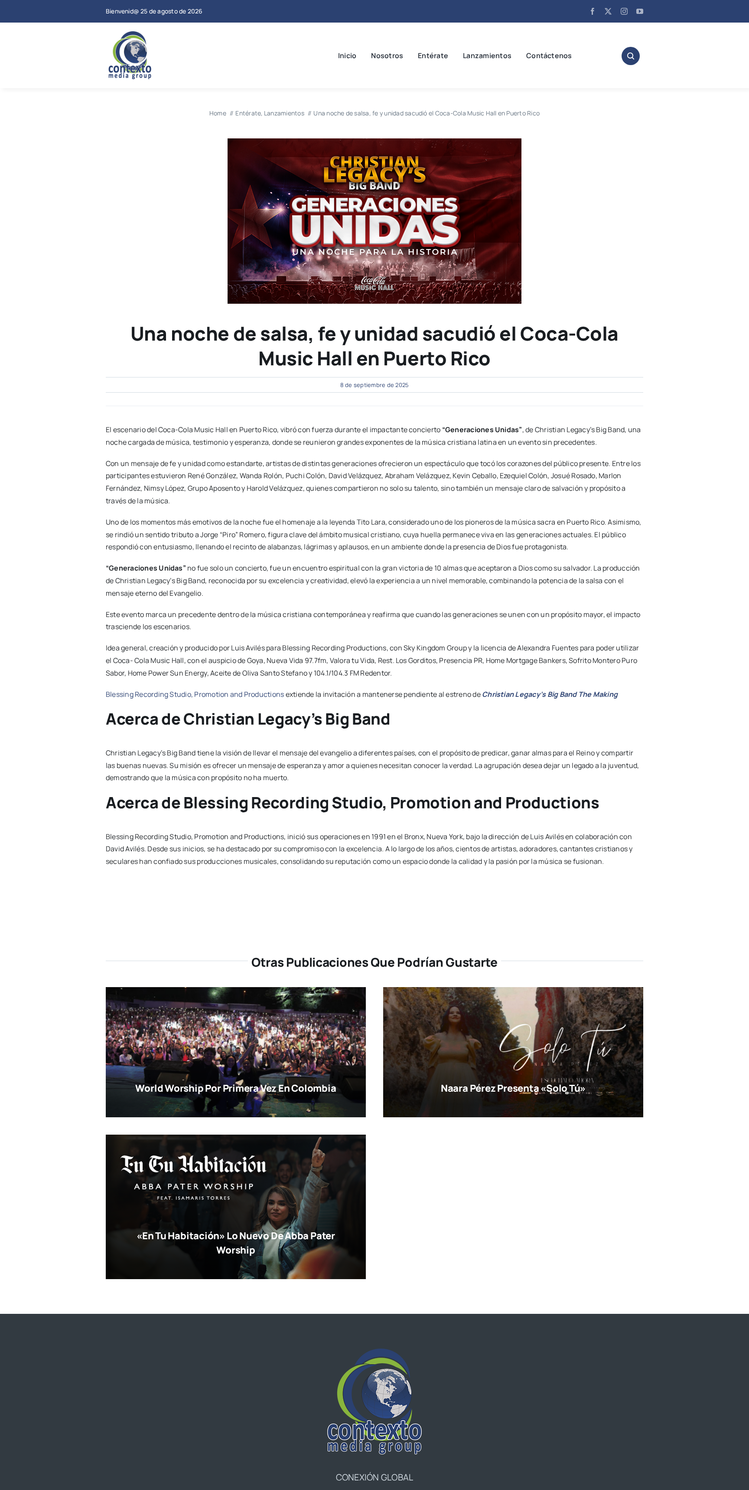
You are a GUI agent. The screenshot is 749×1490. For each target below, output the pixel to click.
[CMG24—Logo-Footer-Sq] (374, 1352)
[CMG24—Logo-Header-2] (151, 34)
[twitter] (608, 11)
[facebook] (592, 11)
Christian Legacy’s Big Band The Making (550, 694)
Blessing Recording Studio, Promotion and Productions (195, 694)
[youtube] (639, 11)
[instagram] (624, 11)
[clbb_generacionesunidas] (374, 142)
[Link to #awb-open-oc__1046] (631, 56)
